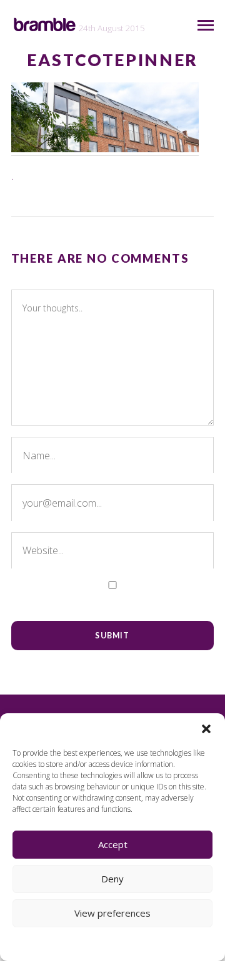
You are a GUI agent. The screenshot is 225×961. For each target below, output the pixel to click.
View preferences (112, 913)
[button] (206, 729)
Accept (113, 844)
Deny (112, 878)
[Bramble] (44, 24)
